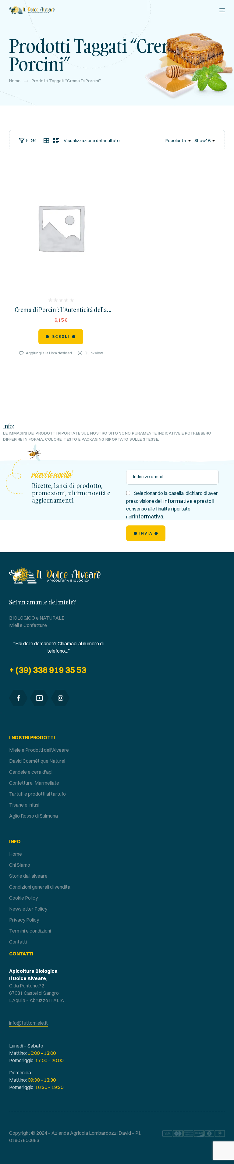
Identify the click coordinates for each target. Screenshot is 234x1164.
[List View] (56, 140)
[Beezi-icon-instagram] (60, 698)
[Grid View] (46, 140)
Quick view (93, 353)
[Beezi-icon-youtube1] (39, 698)
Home (14, 81)
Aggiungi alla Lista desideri (49, 353)
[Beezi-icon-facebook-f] (18, 698)
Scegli (60, 336)
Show (200, 140)
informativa (178, 500)
